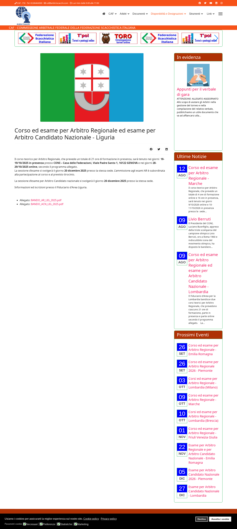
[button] (216, 38)
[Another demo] (78, 38)
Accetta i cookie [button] (220, 519)
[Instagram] (221, 3)
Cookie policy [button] (91, 518)
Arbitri (123, 13)
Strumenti (194, 13)
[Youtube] (211, 3)
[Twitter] (205, 3)
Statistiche (66, 524)
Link (209, 13)
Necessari (32, 524)
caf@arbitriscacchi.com (57, 3)
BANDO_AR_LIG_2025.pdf (46, 200)
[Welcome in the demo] (37, 38)
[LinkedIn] (166, 149)
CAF (111, 13)
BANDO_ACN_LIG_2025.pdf (47, 204)
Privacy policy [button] (109, 518)
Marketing (83, 524)
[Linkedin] (216, 3)
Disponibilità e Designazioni (167, 13)
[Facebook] (200, 3)
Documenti (139, 13)
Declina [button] (202, 519)
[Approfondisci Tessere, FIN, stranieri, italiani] (203, 72)
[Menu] (220, 14)
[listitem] (203, 90)
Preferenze (49, 524)
